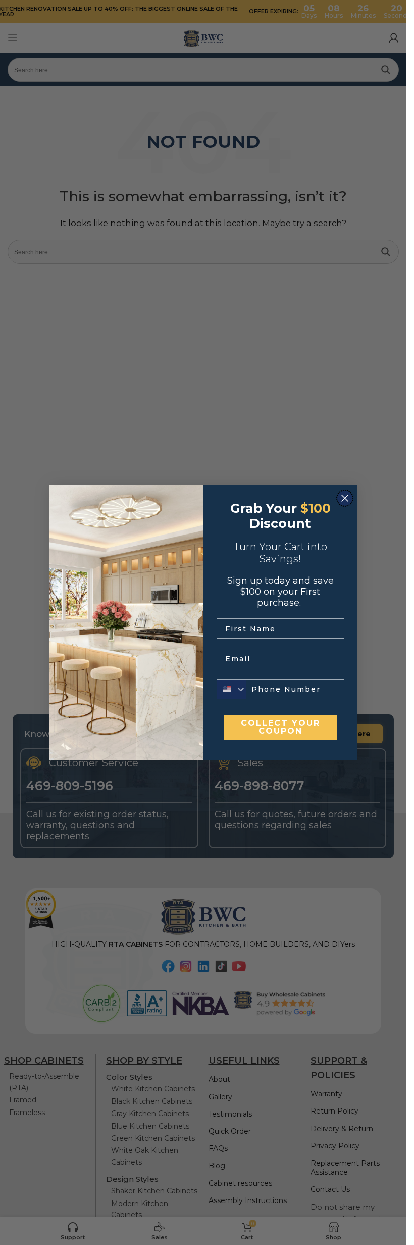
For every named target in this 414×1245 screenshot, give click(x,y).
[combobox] (231, 689)
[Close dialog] (344, 498)
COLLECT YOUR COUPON (280, 727)
